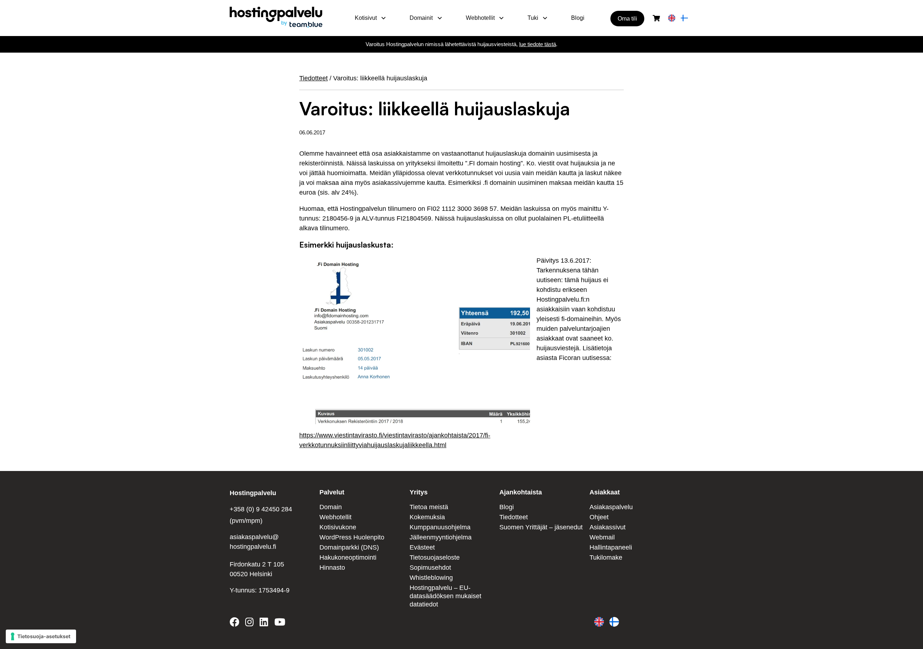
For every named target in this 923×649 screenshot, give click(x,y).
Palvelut (331, 492)
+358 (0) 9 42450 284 (261, 509)
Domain (330, 507)
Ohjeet (599, 517)
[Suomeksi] (684, 18)
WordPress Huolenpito (351, 537)
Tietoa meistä (429, 507)
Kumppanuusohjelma (440, 527)
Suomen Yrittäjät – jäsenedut (541, 527)
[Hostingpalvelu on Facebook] (236, 623)
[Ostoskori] (656, 18)
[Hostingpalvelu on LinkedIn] (264, 623)
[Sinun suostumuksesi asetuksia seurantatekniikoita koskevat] (41, 636)
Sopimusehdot (430, 567)
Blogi (577, 18)
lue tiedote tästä (537, 44)
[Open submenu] (384, 18)
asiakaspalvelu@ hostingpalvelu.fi (254, 541)
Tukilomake (605, 557)
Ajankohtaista (520, 492)
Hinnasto (332, 567)
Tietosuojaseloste (435, 557)
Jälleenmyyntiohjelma (441, 537)
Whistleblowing (431, 577)
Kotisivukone (337, 527)
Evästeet (422, 547)
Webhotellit (480, 18)
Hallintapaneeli (610, 547)
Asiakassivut (607, 527)
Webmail (602, 537)
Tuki (532, 18)
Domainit (421, 18)
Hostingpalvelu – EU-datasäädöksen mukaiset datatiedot (445, 596)
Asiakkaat (604, 492)
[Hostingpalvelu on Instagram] (249, 623)
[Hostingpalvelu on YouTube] (279, 623)
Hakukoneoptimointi (347, 557)
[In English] (671, 18)
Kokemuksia (427, 517)
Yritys (419, 492)
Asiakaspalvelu (611, 507)
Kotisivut (366, 18)
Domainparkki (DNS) (349, 547)
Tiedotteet (313, 78)
